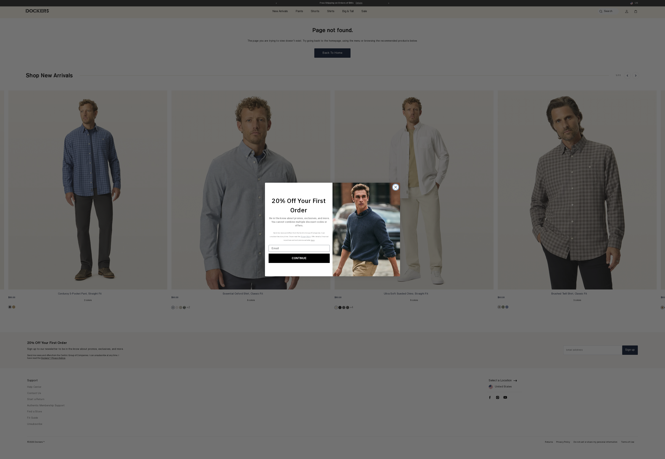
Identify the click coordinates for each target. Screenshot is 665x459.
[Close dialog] (396, 187)
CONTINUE (299, 258)
